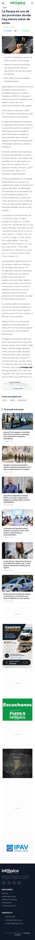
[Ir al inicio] (17, 3)
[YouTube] (19, 883)
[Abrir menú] (3, 3)
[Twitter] (14, 883)
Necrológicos (6, 903)
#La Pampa (12, 400)
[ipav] (17, 848)
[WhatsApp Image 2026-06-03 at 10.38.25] (17, 646)
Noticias (5, 893)
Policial (5, 7)
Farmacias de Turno (9, 906)
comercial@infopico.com (14, 923)
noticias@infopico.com (13, 920)
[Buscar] (32, 3)
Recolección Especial (9, 900)
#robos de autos (22, 400)
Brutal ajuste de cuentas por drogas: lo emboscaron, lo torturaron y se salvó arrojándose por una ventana (17, 596)
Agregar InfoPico (18, 388)
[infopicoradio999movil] (17, 709)
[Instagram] (9, 883)
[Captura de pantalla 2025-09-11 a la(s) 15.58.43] (17, 763)
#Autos (5, 400)
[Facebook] (4, 883)
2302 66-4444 (10, 917)
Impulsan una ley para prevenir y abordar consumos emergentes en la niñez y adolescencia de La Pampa (17, 467)
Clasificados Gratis (9, 896)
